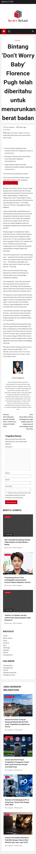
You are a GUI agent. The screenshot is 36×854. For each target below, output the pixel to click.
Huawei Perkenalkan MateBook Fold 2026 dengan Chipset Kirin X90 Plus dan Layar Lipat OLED (17, 840)
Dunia (5, 640)
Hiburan (17, 40)
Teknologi (6, 648)
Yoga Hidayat (19, 730)
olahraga (6, 650)
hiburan (5, 652)
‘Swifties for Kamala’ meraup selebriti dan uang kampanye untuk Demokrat (17, 617)
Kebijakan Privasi (9, 675)
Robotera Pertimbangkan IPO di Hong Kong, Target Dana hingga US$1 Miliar (17, 802)
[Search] (33, 31)
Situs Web (8, 486)
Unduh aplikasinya (10, 184)
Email (7, 479)
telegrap (18, 223)
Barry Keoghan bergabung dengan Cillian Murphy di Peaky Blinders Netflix (17, 542)
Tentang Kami (7, 665)
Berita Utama (7, 638)
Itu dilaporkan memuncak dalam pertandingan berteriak (17, 340)
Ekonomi (6, 643)
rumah (5, 636)
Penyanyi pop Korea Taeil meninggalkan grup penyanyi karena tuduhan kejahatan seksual (17, 580)
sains (4, 645)
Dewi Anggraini (10, 127)
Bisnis (7, 777)
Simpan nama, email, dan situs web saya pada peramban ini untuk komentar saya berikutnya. (18, 495)
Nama (7, 473)
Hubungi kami (8, 655)
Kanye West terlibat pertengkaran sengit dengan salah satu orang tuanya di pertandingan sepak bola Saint (26, 422)
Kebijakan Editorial (9, 672)
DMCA (5, 670)
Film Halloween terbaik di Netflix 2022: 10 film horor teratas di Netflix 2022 (9, 420)
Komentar (9, 447)
